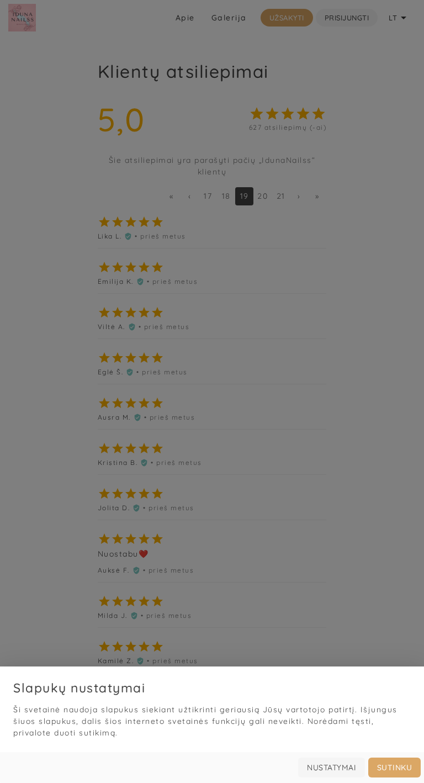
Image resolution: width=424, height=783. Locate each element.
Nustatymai (331, 768)
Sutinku (394, 768)
